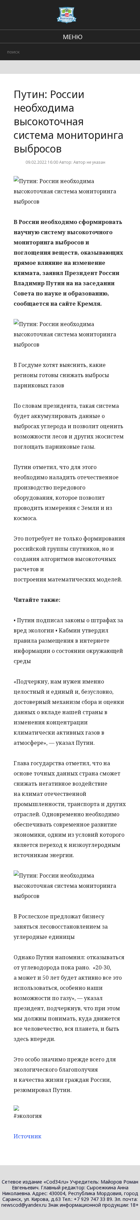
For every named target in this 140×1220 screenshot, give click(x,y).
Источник (27, 1136)
